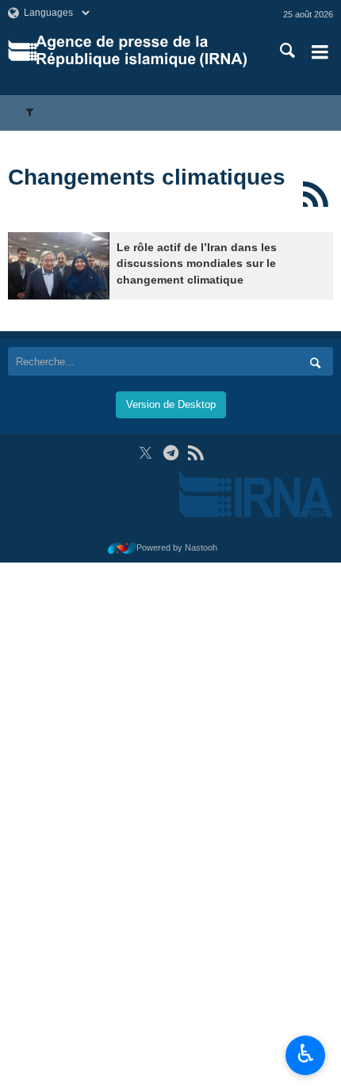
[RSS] (315, 194)
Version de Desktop (171, 404)
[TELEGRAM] (171, 452)
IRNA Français (141, 51)
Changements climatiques (146, 177)
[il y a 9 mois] (58, 265)
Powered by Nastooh (176, 547)
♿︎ (305, 1054)
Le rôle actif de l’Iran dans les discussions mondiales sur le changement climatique (197, 264)
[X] (145, 452)
